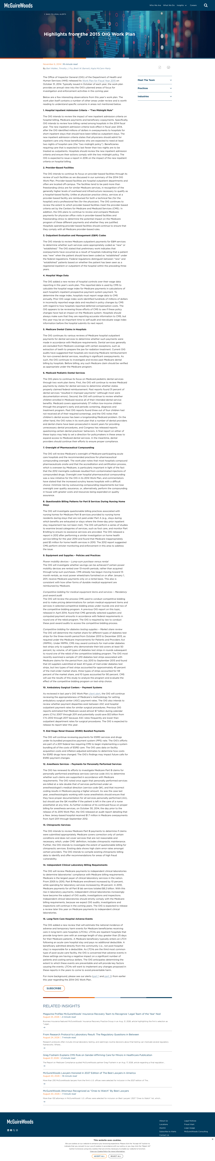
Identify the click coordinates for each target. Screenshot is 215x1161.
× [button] (212, 1139)
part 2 (107, 976)
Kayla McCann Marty (101, 68)
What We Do (169, 5)
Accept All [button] (99, 1156)
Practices (143, 88)
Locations (163, 1124)
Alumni (162, 1128)
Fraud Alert (189, 1124)
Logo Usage (189, 1128)
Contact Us (164, 1135)
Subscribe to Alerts (167, 1131)
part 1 (96, 976)
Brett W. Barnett (82, 68)
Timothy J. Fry (66, 68)
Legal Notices (190, 1121)
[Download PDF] (159, 67)
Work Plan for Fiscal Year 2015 (99, 80)
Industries (143, 96)
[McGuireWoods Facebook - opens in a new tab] (11, 1130)
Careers (193, 5)
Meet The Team (146, 80)
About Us (163, 1121)
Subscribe (54, 988)
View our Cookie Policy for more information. (107, 1151)
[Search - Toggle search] (206, 5)
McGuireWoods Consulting (196, 1131)
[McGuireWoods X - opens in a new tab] (14, 1130)
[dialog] (107, 1149)
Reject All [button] (116, 1156)
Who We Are (155, 5)
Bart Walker (52, 68)
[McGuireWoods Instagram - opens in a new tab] (17, 1130)
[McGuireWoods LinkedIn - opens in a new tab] (8, 1130)
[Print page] (168, 67)
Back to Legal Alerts (56, 14)
